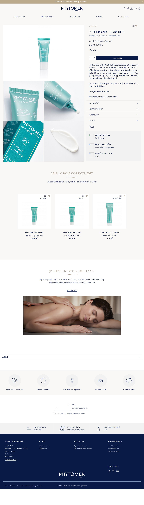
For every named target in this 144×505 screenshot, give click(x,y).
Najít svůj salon (72, 290)
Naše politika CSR (113, 448)
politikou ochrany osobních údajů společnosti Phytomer (72, 413)
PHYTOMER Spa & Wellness (82, 448)
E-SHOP (42, 442)
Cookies (39, 486)
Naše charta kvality (113, 451)
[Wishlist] (135, 8)
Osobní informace (44, 446)
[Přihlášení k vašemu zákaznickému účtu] (131, 8)
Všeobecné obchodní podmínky (26, 486)
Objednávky (43, 448)
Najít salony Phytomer (80, 446)
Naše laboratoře (112, 446)
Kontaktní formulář (10, 459)
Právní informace (10, 486)
